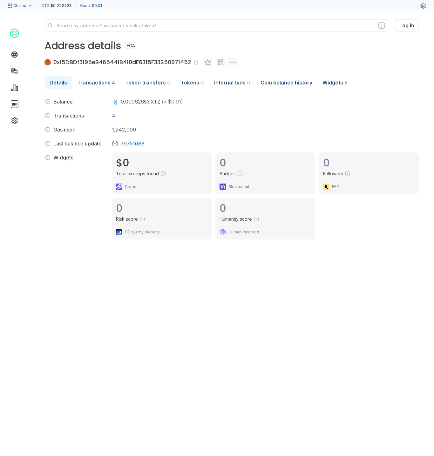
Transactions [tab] (96, 82)
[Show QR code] (220, 62)
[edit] (208, 62)
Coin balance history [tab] (286, 82)
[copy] (197, 62)
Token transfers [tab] (148, 82)
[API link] (14, 104)
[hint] (47, 101)
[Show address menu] (233, 62)
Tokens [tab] (192, 82)
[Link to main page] (14, 33)
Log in (406, 25)
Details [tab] (58, 82)
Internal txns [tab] (232, 82)
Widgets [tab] (335, 82)
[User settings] (423, 6)
